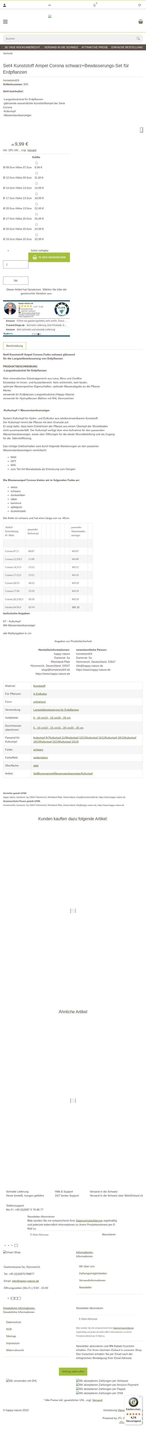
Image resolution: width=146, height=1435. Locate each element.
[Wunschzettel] (139, 5)
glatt (35, 765)
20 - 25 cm (64, 717)
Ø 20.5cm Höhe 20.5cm (23, 228)
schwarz (38, 749)
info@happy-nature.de (25, 1280)
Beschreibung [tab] (14, 345)
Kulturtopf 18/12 (115, 737)
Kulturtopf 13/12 (76, 737)
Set (35, 773)
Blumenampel (45, 773)
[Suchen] (140, 38)
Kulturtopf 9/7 (41, 737)
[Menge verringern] (16, 257)
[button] (49, 5)
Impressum (13, 1343)
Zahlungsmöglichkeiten (93, 1273)
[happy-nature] (73, 21)
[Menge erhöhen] (16, 272)
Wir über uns (86, 1266)
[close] (141, 129)
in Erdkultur (40, 693)
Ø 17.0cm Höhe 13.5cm (23, 198)
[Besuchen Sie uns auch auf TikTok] (16, 1245)
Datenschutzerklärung (89, 1220)
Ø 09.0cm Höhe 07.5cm (22, 167)
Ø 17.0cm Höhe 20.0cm (23, 218)
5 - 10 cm (39, 717)
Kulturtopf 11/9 (58, 737)
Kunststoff (39, 685)
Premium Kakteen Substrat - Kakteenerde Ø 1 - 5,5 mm (73, 975)
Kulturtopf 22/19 (49, 741)
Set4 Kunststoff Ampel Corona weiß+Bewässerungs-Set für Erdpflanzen (73, 1169)
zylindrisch (39, 701)
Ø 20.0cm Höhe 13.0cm (23, 208)
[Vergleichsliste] (94, 5)
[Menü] (140, 1397)
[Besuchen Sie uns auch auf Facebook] (9, 1245)
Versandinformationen (92, 1280)
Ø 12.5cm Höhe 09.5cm (23, 177)
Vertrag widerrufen (73, 1371)
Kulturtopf (87, 773)
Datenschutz (13, 1322)
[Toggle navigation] (5, 21)
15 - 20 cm (64, 727)
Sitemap (11, 1336)
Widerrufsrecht (15, 1350)
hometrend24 (11, 80)
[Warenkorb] (140, 21)
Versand (31, 150)
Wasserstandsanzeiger (67, 773)
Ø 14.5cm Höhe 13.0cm (23, 187)
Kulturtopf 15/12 (95, 737)
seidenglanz (40, 757)
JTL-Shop (124, 1418)
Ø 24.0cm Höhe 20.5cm (23, 239)
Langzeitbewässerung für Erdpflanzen (56, 709)
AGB (9, 1329)
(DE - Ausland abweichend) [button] (87, 991)
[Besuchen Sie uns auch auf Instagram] (12, 1245)
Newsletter (85, 1287)
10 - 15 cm (51, 717)
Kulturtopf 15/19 (69, 741)
